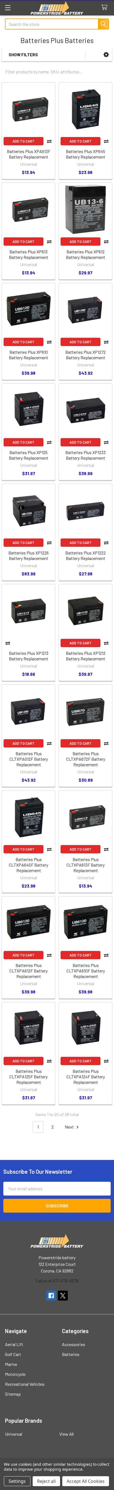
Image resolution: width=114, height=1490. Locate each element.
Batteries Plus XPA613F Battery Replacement (28, 154)
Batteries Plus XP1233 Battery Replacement (85, 455)
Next (70, 1126)
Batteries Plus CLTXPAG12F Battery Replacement (28, 759)
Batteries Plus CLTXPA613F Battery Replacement (85, 865)
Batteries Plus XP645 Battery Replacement (85, 154)
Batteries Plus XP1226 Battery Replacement (28, 555)
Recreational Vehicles (25, 1384)
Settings (17, 1481)
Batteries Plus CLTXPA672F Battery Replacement (85, 759)
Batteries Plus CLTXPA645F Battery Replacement (28, 865)
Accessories (73, 1344)
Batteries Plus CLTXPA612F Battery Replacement (28, 971)
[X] (63, 1296)
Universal (13, 1434)
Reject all (46, 1481)
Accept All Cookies (86, 1481)
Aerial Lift (14, 1344)
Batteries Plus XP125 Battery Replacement (28, 455)
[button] (106, 54)
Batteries (70, 1354)
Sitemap (13, 1394)
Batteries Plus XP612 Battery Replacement (85, 254)
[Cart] (105, 7)
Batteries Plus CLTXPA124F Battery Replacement (85, 1076)
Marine (11, 1364)
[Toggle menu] (7, 7)
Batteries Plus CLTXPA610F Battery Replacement (85, 971)
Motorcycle (15, 1374)
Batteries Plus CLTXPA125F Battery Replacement (28, 1076)
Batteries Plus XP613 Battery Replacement (28, 254)
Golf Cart (13, 1354)
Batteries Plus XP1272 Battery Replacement (85, 354)
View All (66, 1434)
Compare (49, 141)
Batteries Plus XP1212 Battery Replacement (85, 655)
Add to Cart (23, 141)
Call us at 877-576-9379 (57, 1280)
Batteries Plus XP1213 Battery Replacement (28, 655)
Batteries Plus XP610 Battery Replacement (28, 354)
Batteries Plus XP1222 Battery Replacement (85, 555)
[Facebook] (51, 1296)
